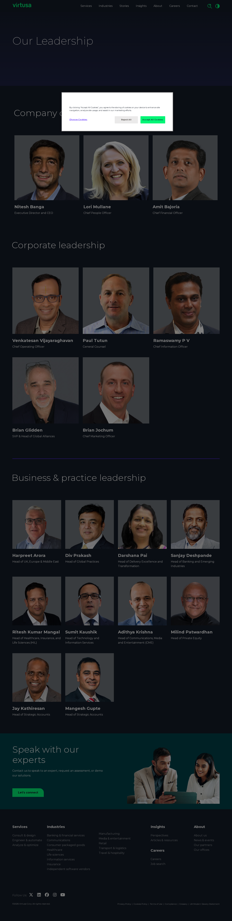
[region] (117, 111)
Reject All (126, 119)
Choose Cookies (78, 119)
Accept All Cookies (152, 119)
